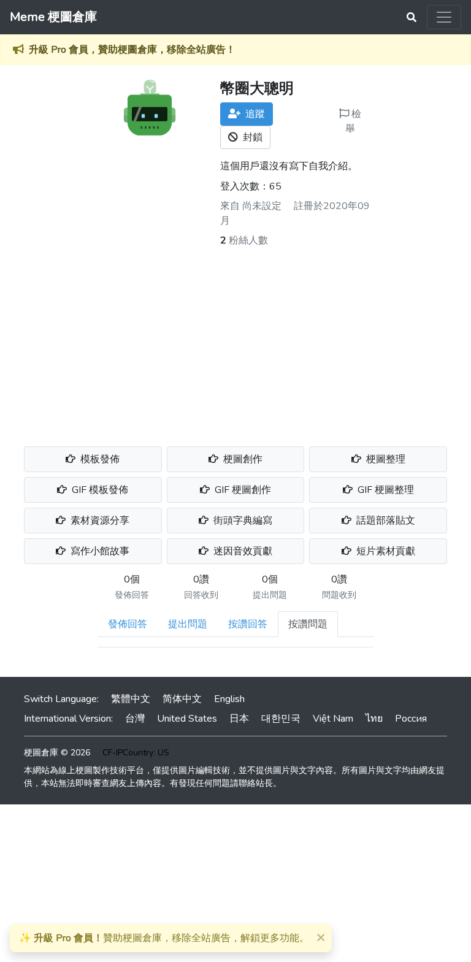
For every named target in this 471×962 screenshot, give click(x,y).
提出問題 (187, 624)
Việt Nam (333, 718)
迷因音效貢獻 (241, 551)
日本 (239, 718)
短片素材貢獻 (384, 551)
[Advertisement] (235, 340)
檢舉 (353, 121)
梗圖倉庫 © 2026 (57, 752)
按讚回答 (247, 624)
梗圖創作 (241, 459)
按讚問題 (307, 624)
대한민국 (281, 718)
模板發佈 (99, 459)
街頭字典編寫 (241, 520)
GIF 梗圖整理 (384, 490)
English (229, 699)
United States (187, 718)
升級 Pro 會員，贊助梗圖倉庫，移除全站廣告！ (132, 49)
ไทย (374, 718)
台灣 (135, 718)
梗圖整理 (384, 459)
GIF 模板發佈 (98, 490)
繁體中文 (130, 699)
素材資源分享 (98, 520)
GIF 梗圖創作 (241, 490)
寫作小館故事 (98, 551)
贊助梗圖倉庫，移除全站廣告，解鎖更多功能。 (164, 938)
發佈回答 (127, 624)
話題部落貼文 (384, 520)
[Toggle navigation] (444, 17)
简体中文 (182, 699)
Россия (411, 718)
